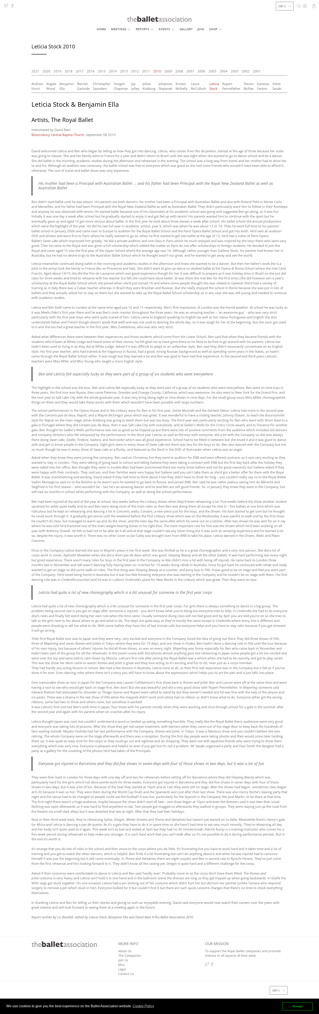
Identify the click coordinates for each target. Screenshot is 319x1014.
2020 (46, 71)
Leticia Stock (214, 86)
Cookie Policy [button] (143, 1006)
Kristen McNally (181, 86)
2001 (257, 71)
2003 (234, 71)
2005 (212, 71)
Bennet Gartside (83, 86)
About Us (125, 951)
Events (164, 29)
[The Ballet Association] (159, 19)
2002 (246, 71)
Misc (121, 965)
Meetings (119, 29)
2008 (179, 71)
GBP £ (282, 6)
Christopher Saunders (101, 86)
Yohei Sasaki (277, 86)
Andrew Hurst (37, 86)
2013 (124, 71)
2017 (80, 71)
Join (200, 29)
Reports (142, 29)
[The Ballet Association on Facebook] (13, 7)
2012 (135, 71)
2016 (91, 71)
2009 (168, 71)
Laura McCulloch (198, 86)
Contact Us (126, 974)
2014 (113, 71)
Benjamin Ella (66, 86)
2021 (35, 71)
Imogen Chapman (121, 86)
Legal (122, 969)
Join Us (123, 960)
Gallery (186, 29)
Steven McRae (249, 86)
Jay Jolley (135, 86)
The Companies (129, 955)
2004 (223, 71)
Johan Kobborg (149, 86)
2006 (201, 71)
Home (101, 29)
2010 (157, 71)
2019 (57, 71)
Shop (213, 29)
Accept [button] (297, 1006)
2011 (146, 71)
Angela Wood (51, 86)
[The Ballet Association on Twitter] (7, 7)
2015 (102, 71)
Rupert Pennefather (231, 86)
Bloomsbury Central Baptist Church (57, 135)
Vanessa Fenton (263, 86)
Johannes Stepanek (165, 86)
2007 (190, 71)
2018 (68, 71)
